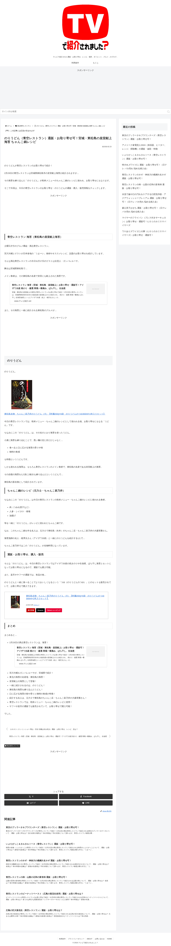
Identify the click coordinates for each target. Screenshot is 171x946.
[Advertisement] (85, 88)
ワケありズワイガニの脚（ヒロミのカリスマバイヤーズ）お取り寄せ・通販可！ (144, 233)
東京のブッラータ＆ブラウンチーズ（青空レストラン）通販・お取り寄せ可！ (144, 137)
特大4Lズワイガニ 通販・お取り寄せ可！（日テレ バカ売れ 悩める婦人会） (144, 167)
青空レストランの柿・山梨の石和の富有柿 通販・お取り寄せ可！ (143, 186)
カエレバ (36, 605)
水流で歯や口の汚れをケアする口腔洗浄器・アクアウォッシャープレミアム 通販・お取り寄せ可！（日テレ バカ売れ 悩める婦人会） (144, 198)
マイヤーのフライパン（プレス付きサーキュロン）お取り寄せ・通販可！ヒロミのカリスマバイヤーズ (144, 221)
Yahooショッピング (54, 610)
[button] (168, 111)
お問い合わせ (100, 939)
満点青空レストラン (13, 746)
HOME (109, 939)
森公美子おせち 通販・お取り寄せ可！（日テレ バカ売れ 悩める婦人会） (144, 210)
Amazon (40, 610)
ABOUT (89, 939)
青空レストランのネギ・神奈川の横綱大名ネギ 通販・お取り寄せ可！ (144, 176)
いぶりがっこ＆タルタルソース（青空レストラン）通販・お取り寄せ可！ (144, 157)
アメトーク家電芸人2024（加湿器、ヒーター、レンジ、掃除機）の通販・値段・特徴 (144, 147)
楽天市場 (31, 610)
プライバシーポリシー (76, 939)
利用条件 (62, 939)
